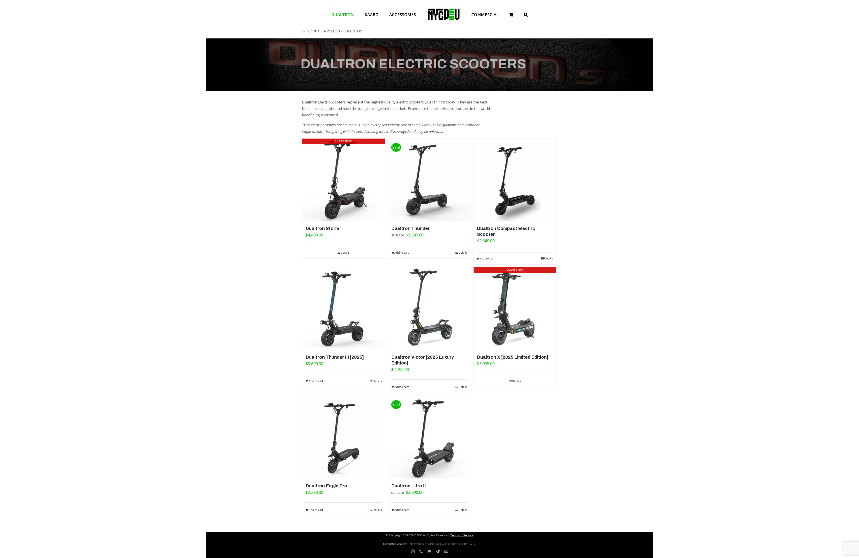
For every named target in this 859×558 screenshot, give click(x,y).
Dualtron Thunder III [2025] (335, 357)
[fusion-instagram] (413, 551)
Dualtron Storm (322, 228)
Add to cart (401, 253)
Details (345, 253)
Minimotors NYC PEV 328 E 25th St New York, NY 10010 (442, 543)
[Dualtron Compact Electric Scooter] (515, 180)
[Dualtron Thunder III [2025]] (343, 308)
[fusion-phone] (421, 551)
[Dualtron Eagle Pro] (343, 437)
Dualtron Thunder (410, 228)
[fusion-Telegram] (438, 552)
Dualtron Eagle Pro (326, 485)
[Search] (508, 14)
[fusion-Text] (429, 552)
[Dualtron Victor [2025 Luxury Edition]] (429, 308)
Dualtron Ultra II (408, 485)
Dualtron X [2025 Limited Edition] (513, 357)
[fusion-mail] (446, 551)
